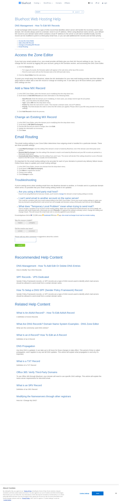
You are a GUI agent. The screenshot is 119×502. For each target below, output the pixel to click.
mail (81, 215)
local (77, 215)
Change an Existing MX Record (29, 45)
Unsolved (32, 231)
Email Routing (23, 47)
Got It (97, 493)
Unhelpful (32, 223)
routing (92, 215)
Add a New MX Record (26, 43)
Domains (59, 3)
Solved (20, 231)
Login (105, 3)
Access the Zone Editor (26, 41)
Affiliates (67, 3)
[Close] (116, 493)
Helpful (20, 223)
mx (84, 215)
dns (63, 215)
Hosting (36, 3)
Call (98, 3)
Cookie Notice (7, 500)
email (66, 215)
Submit (20, 245)
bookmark (47, 215)
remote (87, 215)
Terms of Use (28, 491)
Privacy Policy (26, 498)
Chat (91, 3)
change (61, 194)
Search (77, 12)
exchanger (72, 215)
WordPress (47, 3)
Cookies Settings (84, 493)
